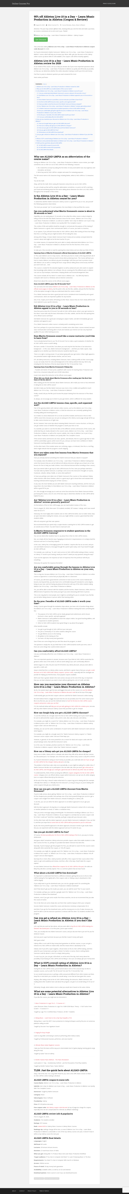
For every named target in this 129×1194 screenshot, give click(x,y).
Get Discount (41, 39)
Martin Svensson (39, 1178)
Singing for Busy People (42, 1032)
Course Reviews (66, 25)
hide (44, 84)
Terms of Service (44, 1191)
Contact (22, 1191)
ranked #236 (42, 1126)
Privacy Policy (32, 1191)
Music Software (80, 25)
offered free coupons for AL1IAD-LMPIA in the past (68, 866)
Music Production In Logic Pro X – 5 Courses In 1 (50, 1003)
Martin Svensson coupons (52, 1178)
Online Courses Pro (21, 3)
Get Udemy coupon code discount (57, 1107)
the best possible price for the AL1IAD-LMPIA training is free (59, 835)
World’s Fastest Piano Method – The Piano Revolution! (52, 1060)
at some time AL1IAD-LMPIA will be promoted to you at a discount (70, 822)
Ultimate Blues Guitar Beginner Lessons (47, 1045)
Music (73, 25)
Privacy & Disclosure (109, 3)
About (14, 1191)
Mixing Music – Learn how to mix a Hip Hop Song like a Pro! (53, 1018)
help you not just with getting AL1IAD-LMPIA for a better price (70, 706)
